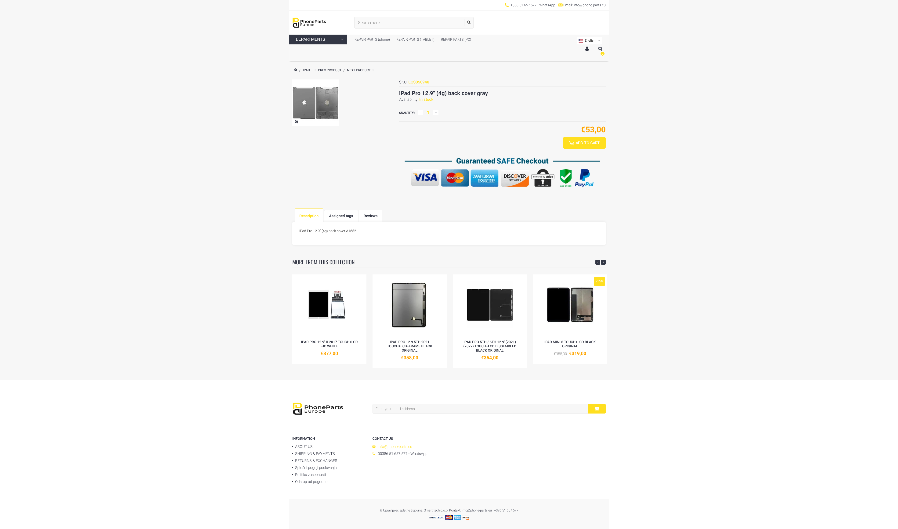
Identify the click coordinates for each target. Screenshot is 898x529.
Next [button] (603, 262)
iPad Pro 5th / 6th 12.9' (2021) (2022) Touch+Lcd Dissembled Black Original (489, 346)
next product (360, 70)
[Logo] (309, 22)
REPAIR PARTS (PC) (455, 39)
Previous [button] (597, 262)
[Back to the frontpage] (295, 70)
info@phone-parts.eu (589, 5)
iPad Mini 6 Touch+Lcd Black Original (570, 344)
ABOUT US (303, 446)
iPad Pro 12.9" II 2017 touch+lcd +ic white (329, 344)
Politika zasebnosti (310, 474)
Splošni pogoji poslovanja (316, 467)
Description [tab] (309, 216)
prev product (331, 70)
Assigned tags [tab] (341, 216)
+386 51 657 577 (523, 5)
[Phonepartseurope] (318, 408)
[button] (589, 40)
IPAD (306, 70)
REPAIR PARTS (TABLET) (415, 39)
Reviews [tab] (371, 216)
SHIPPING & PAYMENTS (315, 453)
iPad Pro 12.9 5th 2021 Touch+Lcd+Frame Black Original (409, 346)
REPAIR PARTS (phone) (372, 39)
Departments (310, 39)
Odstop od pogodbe (311, 481)
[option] (329, 319)
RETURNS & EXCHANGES (316, 460)
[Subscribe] (597, 409)
